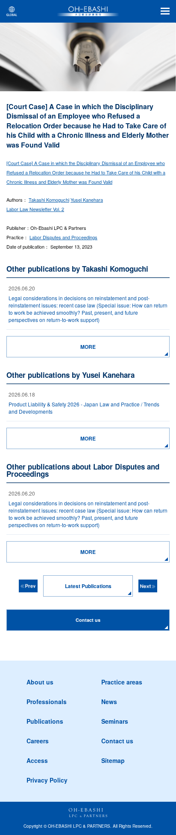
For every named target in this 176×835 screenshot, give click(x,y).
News (109, 701)
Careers (37, 740)
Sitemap (113, 760)
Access (37, 760)
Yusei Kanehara (86, 199)
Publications (44, 721)
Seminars (114, 721)
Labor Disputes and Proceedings (63, 237)
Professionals (46, 701)
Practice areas (121, 682)
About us (39, 682)
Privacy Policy (46, 780)
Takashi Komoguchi (49, 199)
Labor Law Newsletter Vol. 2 (35, 209)
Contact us (117, 740)
